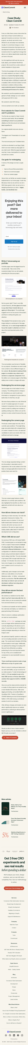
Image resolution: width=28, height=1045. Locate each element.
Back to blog (6, 12)
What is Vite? (14, 1007)
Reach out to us (6, 731)
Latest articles (14, 999)
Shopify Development (14, 907)
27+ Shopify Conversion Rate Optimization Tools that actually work (14, 1014)
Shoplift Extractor (14, 966)
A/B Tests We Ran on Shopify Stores (14, 949)
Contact (14, 927)
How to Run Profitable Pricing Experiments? (14, 1010)
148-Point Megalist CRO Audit (14, 956)
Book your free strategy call (14, 888)
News (14, 990)
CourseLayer (14, 938)
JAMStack (16, 80)
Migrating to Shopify (14, 913)
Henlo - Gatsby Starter (14, 969)
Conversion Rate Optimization (14, 980)
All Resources (14, 946)
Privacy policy (14, 1039)
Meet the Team (14, 924)
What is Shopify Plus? (14, 1020)
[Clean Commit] (12, 7)
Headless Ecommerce (14, 910)
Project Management (14, 996)
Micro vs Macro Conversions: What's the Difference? (14, 1017)
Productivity (14, 993)
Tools (14, 935)
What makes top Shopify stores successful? (14, 959)
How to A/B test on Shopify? (13, 1023)
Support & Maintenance (14, 916)
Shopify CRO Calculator (14, 952)
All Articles (14, 977)
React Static (21, 145)
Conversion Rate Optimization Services (14, 901)
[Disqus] (14, 768)
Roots (14, 67)
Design (14, 987)
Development (14, 984)
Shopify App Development (14, 904)
